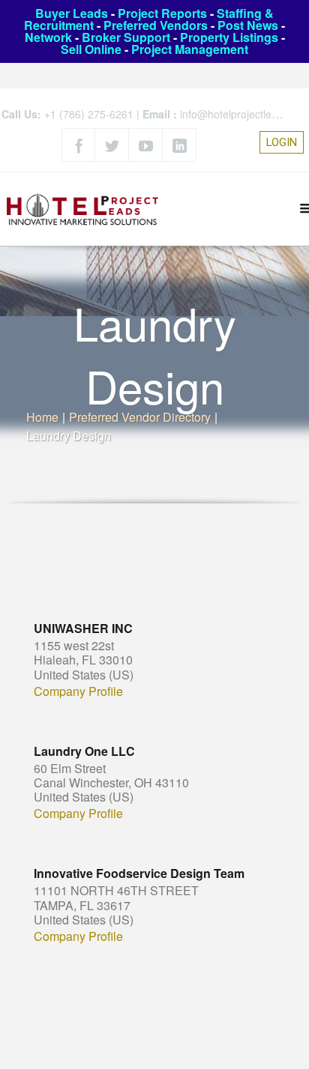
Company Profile (78, 691)
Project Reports (162, 13)
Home (42, 417)
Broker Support (126, 37)
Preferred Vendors (156, 25)
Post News (248, 25)
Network (48, 37)
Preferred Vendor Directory (140, 417)
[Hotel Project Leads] (82, 208)
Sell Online (91, 49)
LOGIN (281, 142)
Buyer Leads (71, 13)
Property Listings (229, 37)
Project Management (189, 49)
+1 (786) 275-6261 (89, 113)
